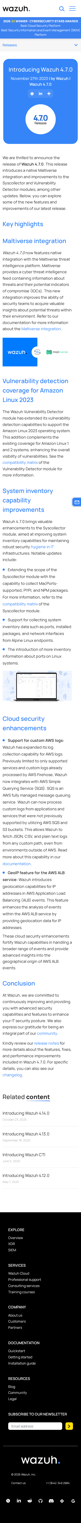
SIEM (12, 1250)
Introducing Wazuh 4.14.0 (26, 1113)
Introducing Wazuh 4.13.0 (26, 1134)
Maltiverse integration (41, 328)
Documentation (24, 1342)
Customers (17, 1321)
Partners (15, 1327)
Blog (11, 1386)
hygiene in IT (42, 546)
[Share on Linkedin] (40, 93)
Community (17, 1392)
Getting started (20, 1357)
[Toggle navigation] (72, 9)
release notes (46, 1043)
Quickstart (16, 1350)
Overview (15, 1237)
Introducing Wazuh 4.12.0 (26, 1175)
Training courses (21, 1292)
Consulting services (24, 1285)
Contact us (18, 1483)
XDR (11, 1243)
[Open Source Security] (40, 1461)
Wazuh (62, 78)
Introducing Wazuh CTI (24, 1154)
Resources (19, 1378)
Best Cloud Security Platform (40, 26)
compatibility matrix (20, 462)
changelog (12, 1074)
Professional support (24, 1279)
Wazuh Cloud (18, 1273)
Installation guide (22, 1363)
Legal (12, 1398)
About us (15, 1315)
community (47, 1033)
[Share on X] (32, 93)
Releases (10, 45)
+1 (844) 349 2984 (58, 1483)
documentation (17, 863)
